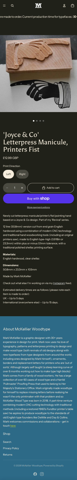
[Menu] (4, 5)
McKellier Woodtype (32, 465)
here (13, 425)
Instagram (59, 283)
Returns (7, 454)
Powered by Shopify (53, 465)
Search (7, 442)
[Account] (64, 5)
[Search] (12, 5)
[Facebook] (35, 474)
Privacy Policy (11, 448)
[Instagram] (42, 474)
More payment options (38, 207)
